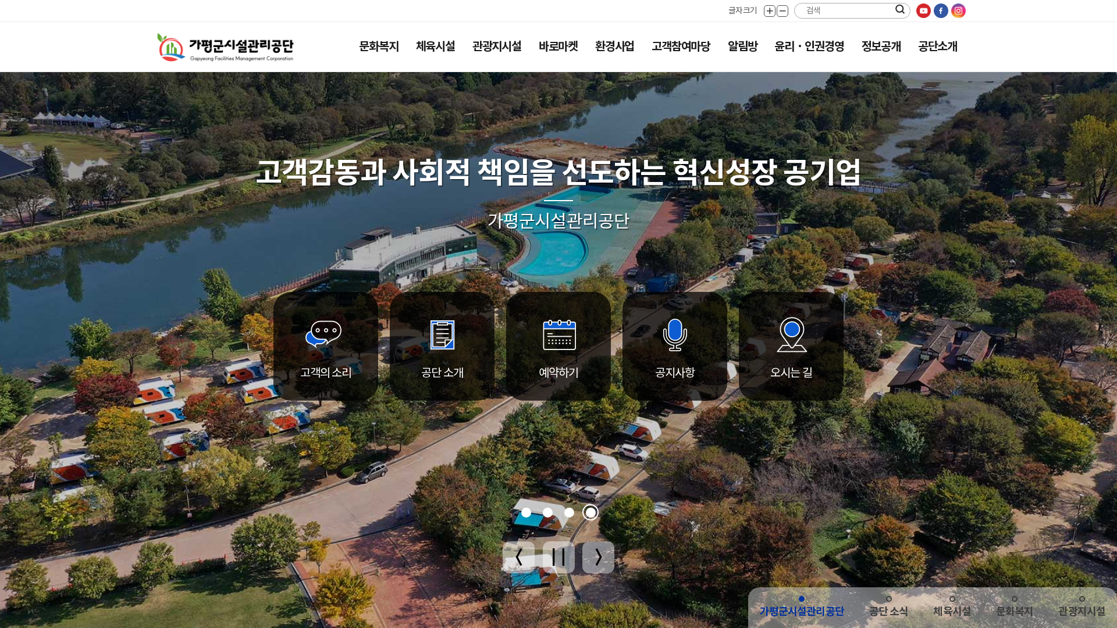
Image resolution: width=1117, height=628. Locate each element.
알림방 (742, 46)
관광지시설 (496, 46)
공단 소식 (889, 611)
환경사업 (614, 46)
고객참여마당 (681, 46)
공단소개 (937, 46)
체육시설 (435, 46)
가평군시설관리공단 (802, 611)
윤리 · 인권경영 (809, 46)
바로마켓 (558, 46)
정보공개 (881, 46)
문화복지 (378, 46)
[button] (526, 513)
